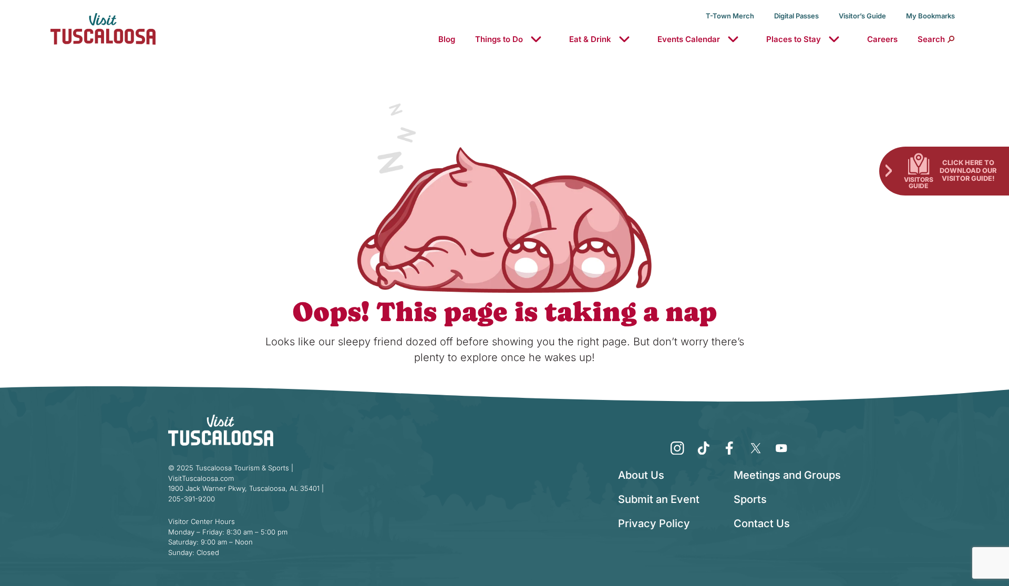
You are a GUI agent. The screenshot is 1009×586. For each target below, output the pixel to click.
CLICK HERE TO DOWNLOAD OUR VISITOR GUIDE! (968, 170)
